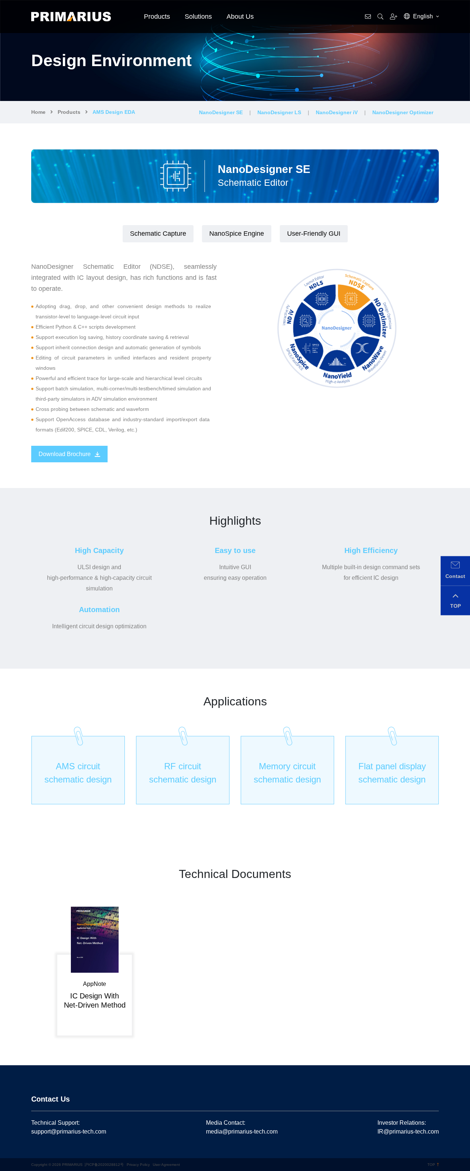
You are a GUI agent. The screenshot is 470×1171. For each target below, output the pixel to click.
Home (38, 112)
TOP (431, 1165)
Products (157, 16)
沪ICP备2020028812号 (104, 1165)
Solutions (198, 16)
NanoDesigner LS (279, 112)
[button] (34, 969)
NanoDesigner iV (337, 112)
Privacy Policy (138, 1165)
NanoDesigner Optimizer (402, 112)
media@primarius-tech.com (242, 1131)
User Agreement (166, 1165)
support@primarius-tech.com (68, 1131)
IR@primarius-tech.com (408, 1131)
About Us (240, 16)
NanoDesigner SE (221, 112)
